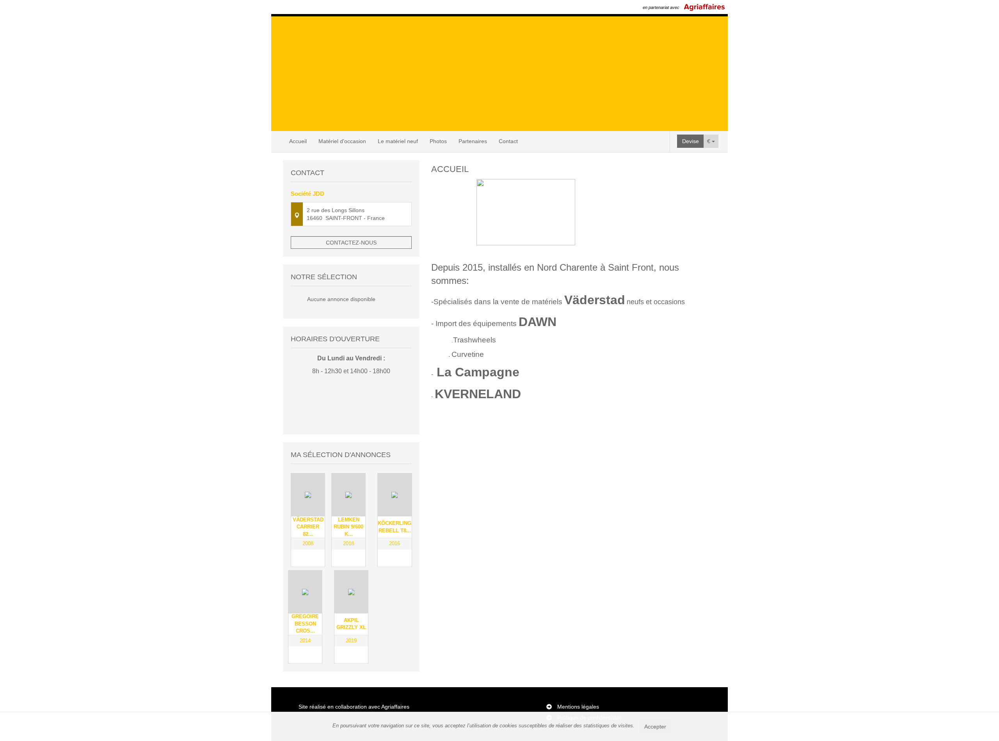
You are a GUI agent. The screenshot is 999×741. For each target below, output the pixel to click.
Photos (438, 141)
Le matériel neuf (398, 141)
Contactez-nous (351, 242)
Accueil (298, 141)
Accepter (655, 726)
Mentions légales (578, 707)
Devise (690, 141)
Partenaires (473, 141)
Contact (508, 141)
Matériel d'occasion (342, 141)
